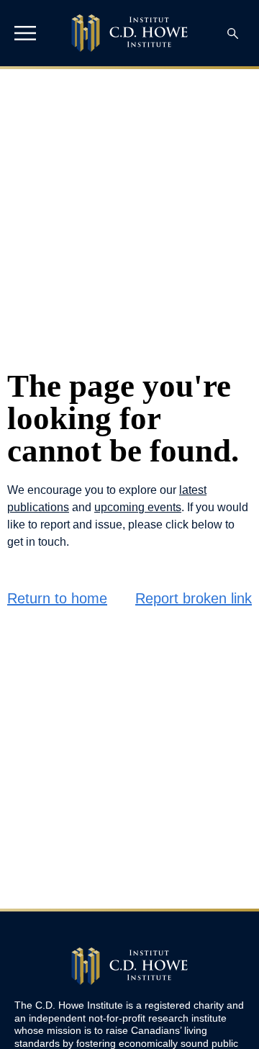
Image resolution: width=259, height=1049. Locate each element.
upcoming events (137, 507)
